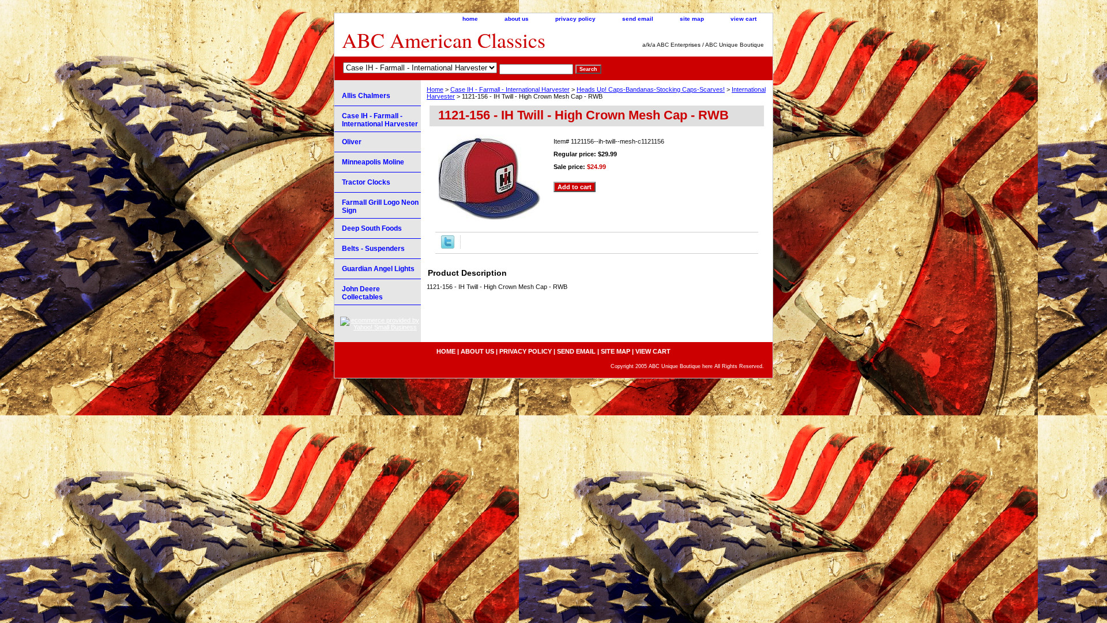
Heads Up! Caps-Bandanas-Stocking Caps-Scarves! (651, 89)
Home (435, 89)
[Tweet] (447, 246)
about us (516, 19)
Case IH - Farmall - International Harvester (510, 89)
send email (637, 19)
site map (692, 19)
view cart (743, 19)
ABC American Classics (443, 40)
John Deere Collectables (362, 293)
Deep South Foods (372, 228)
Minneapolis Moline (373, 162)
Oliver (352, 142)
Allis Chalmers (366, 96)
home (470, 19)
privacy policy (575, 19)
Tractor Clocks (366, 182)
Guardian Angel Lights (378, 269)
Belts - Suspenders (373, 249)
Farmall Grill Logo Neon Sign (380, 206)
